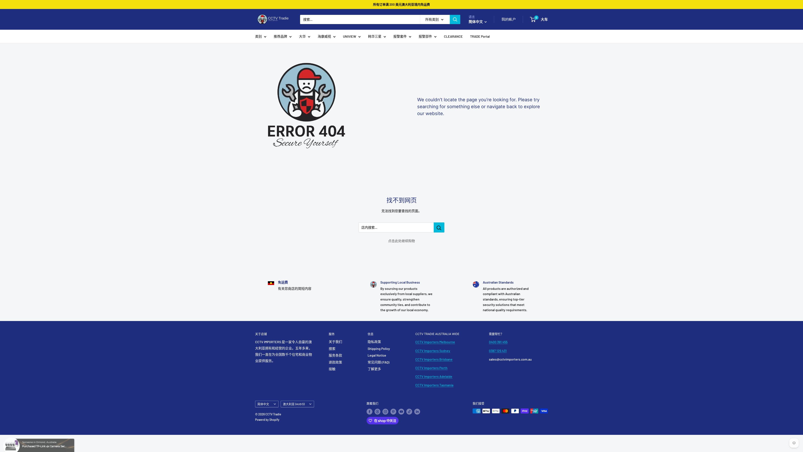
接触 (332, 369)
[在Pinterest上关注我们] (393, 411)
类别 (258, 36)
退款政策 (335, 362)
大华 (302, 36)
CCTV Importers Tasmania (434, 385)
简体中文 (263, 404)
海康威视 (324, 36)
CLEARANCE (453, 36)
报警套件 (400, 36)
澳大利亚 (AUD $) (294, 404)
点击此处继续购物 (401, 241)
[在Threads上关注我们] (377, 411)
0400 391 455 (498, 342)
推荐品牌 (280, 36)
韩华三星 (374, 36)
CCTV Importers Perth (431, 368)
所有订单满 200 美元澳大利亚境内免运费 (401, 4)
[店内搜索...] (439, 227)
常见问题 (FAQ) (378, 362)
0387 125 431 (498, 351)
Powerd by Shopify (267, 419)
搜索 (332, 349)
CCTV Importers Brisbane (434, 359)
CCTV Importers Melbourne (435, 342)
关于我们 (335, 342)
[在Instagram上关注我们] (385, 411)
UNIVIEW (349, 36)
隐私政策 (374, 342)
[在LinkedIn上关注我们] (417, 411)
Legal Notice (377, 355)
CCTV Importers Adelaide (433, 376)
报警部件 (425, 36)
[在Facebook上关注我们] (369, 411)
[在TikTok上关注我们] (409, 411)
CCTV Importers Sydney (432, 351)
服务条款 (335, 355)
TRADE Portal (480, 36)
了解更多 (374, 369)
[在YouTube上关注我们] (401, 411)
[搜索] (455, 19)
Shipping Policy (379, 349)
